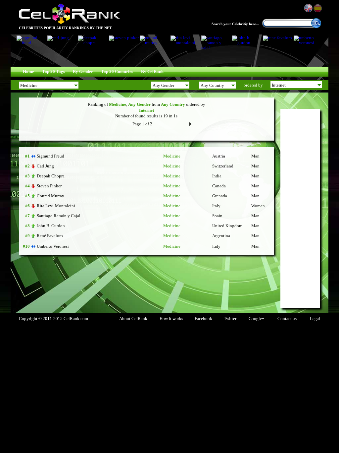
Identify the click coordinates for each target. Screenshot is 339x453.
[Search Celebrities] (316, 27)
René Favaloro (50, 235)
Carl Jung (45, 165)
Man (255, 156)
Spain (217, 216)
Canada (219, 186)
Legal (315, 318)
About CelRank (133, 318)
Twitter (230, 318)
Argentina (221, 235)
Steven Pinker (49, 185)
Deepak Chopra (51, 175)
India (216, 176)
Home (28, 71)
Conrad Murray (50, 195)
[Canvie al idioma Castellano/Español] (318, 8)
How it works (171, 318)
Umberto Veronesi (53, 246)
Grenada (219, 196)
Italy (216, 206)
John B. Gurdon (51, 225)
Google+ (256, 318)
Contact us (287, 318)
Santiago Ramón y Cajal (58, 215)
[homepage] (70, 23)
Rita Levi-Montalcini (56, 205)
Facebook (203, 318)
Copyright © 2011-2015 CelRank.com (53, 318)
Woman (258, 206)
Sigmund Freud (50, 156)
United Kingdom (227, 226)
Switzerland (222, 166)
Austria (218, 156)
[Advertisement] (300, 208)
